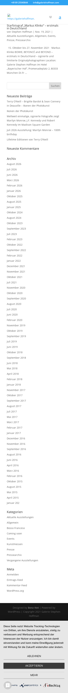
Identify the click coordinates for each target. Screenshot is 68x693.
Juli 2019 (12, 341)
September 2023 (16, 228)
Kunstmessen (15, 544)
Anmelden (13, 574)
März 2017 (13, 422)
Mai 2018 (12, 368)
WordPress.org (15, 590)
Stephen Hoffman (22, 31)
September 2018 (16, 357)
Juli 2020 (12, 309)
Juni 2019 (12, 347)
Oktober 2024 (14, 212)
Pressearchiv (23, 40)
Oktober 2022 (14, 244)
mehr (34, 675)
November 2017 (16, 390)
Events (51, 36)
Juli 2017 (12, 411)
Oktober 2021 (14, 277)
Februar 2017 (14, 427)
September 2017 (16, 400)
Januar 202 (13, 503)
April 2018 (13, 373)
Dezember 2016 (16, 438)
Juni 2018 (12, 363)
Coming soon (14, 533)
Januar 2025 (14, 207)
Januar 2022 (14, 260)
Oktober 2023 (14, 223)
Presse (10, 40)
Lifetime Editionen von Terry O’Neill (27, 139)
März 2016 (13, 470)
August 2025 (14, 201)
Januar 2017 (14, 433)
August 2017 (14, 406)
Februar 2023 (14, 239)
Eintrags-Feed (15, 580)
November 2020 (16, 287)
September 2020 (16, 298)
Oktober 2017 (14, 395)
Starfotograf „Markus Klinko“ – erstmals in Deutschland (32, 27)
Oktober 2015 (14, 481)
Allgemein (41, 36)
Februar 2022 (14, 255)
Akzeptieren (34, 665)
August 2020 (14, 304)
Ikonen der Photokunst (20, 111)
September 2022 (16, 250)
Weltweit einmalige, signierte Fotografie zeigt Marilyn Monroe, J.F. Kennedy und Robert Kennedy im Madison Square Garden (33, 120)
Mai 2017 (12, 417)
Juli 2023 (12, 234)
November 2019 (16, 325)
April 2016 (13, 465)
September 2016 (16, 449)
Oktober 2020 (14, 293)
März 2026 (13, 180)
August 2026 (14, 164)
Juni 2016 (12, 460)
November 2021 (16, 271)
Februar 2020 (14, 320)
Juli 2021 (12, 282)
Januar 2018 (14, 384)
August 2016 (14, 454)
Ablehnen (34, 656)
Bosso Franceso (16, 528)
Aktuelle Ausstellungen (20, 36)
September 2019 (16, 336)
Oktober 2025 (14, 196)
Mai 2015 (12, 492)
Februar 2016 (14, 476)
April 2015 (13, 497)
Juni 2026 (12, 174)
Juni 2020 (12, 314)
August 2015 (14, 486)
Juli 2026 (12, 169)
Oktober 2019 (14, 330)
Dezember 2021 (16, 266)
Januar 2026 (14, 191)
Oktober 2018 (14, 352)
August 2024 (14, 217)
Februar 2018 (14, 379)
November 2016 (16, 443)
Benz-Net (33, 607)
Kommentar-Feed (17, 585)
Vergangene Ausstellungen (22, 560)
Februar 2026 (14, 185)
